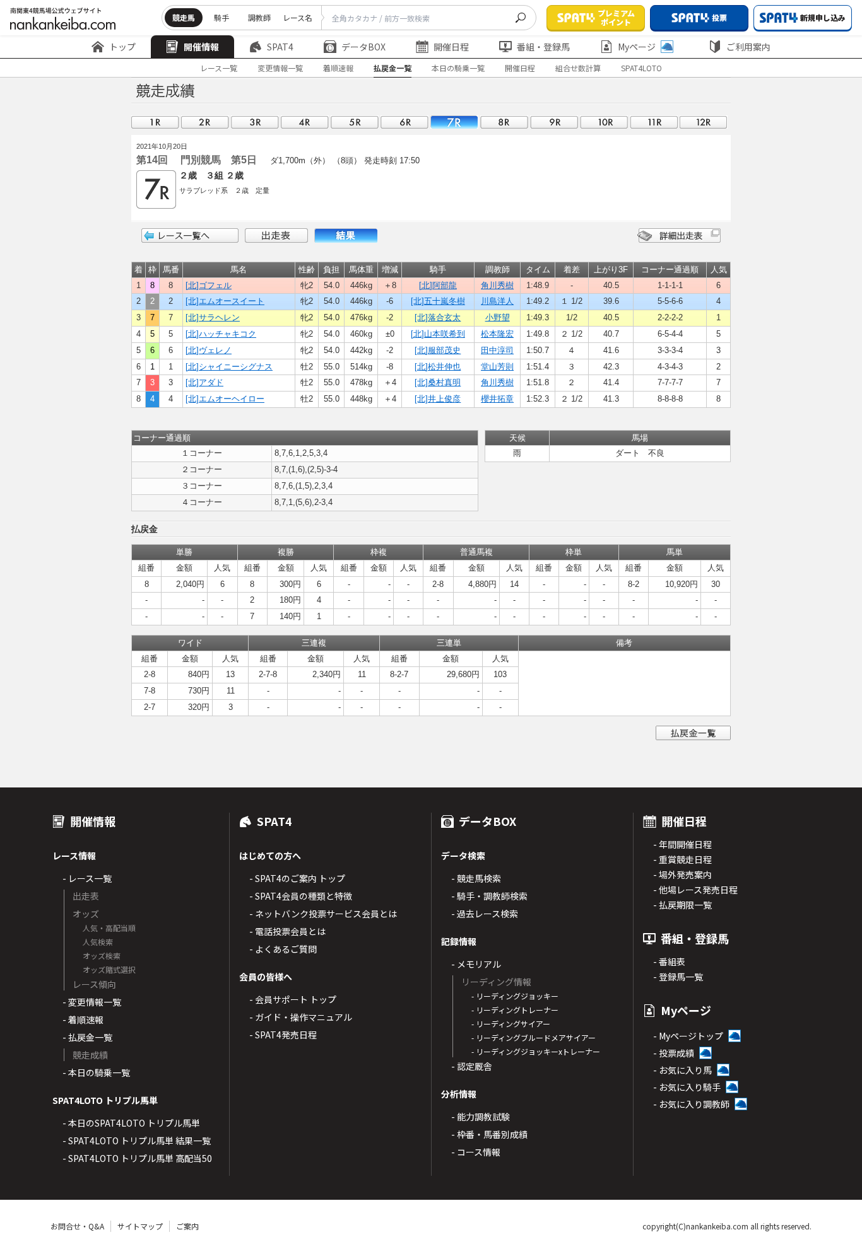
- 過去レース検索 (484, 913)
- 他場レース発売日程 (695, 889)
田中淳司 (497, 350)
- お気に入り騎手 (687, 1087)
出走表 (276, 235)
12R (704, 122)
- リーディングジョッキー (514, 995)
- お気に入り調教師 (691, 1104)
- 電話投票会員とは (287, 931)
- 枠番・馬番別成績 (489, 1134)
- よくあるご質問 (283, 949)
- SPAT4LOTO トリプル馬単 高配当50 (137, 1158)
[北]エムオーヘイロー (225, 398)
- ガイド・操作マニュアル (300, 1017)
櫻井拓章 (497, 398)
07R (454, 122)
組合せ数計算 (578, 67)
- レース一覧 (87, 878)
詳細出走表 (679, 235)
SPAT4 (280, 46)
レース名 (297, 17)
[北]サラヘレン (213, 317)
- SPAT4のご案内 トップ (297, 878)
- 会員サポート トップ (292, 999)
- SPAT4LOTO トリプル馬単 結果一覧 (136, 1140)
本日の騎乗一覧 (458, 67)
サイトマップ (140, 1226)
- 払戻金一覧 (87, 1037)
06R (404, 122)
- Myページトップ (688, 1036)
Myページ (637, 46)
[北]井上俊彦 (438, 398)
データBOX (363, 46)
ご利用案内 (748, 46)
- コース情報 (475, 1152)
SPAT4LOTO (641, 67)
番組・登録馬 (543, 46)
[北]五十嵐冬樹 (438, 301)
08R (504, 122)
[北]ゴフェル (209, 285)
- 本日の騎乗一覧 (96, 1072)
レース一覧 (218, 67)
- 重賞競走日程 (682, 859)
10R (604, 122)
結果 (345, 235)
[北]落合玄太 (438, 317)
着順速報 (338, 67)
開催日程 (451, 46)
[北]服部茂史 (438, 350)
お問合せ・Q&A (77, 1226)
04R (305, 122)
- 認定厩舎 (471, 1066)
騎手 (221, 17)
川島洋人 (497, 301)
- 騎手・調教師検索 (489, 896)
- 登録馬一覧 (678, 976)
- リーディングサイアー (510, 1023)
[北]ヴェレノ (209, 350)
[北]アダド (204, 382)
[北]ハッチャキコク (221, 334)
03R (255, 122)
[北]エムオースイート (225, 301)
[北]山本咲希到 (438, 334)
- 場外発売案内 (682, 874)
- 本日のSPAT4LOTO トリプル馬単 (131, 1123)
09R (554, 122)
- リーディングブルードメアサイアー (533, 1037)
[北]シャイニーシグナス (229, 366)
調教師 (259, 17)
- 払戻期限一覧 (682, 904)
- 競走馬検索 (476, 878)
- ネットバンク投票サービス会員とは (323, 913)
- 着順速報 (82, 1019)
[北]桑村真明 (438, 382)
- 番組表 (669, 961)
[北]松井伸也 (438, 366)
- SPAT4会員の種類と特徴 (300, 896)
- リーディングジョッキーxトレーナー (535, 1051)
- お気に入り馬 (682, 1070)
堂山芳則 (497, 366)
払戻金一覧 (392, 67)
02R (205, 122)
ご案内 (187, 1226)
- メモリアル (476, 964)
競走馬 (183, 17)
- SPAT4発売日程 (283, 1034)
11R (654, 122)
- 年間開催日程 (682, 844)
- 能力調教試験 (480, 1116)
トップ (122, 46)
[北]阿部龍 (438, 285)
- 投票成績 (673, 1053)
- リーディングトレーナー (514, 1009)
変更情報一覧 (280, 67)
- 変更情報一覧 (91, 1002)
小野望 (497, 317)
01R (155, 122)
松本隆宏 (497, 334)
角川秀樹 (497, 285)
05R (355, 122)
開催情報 (201, 46)
